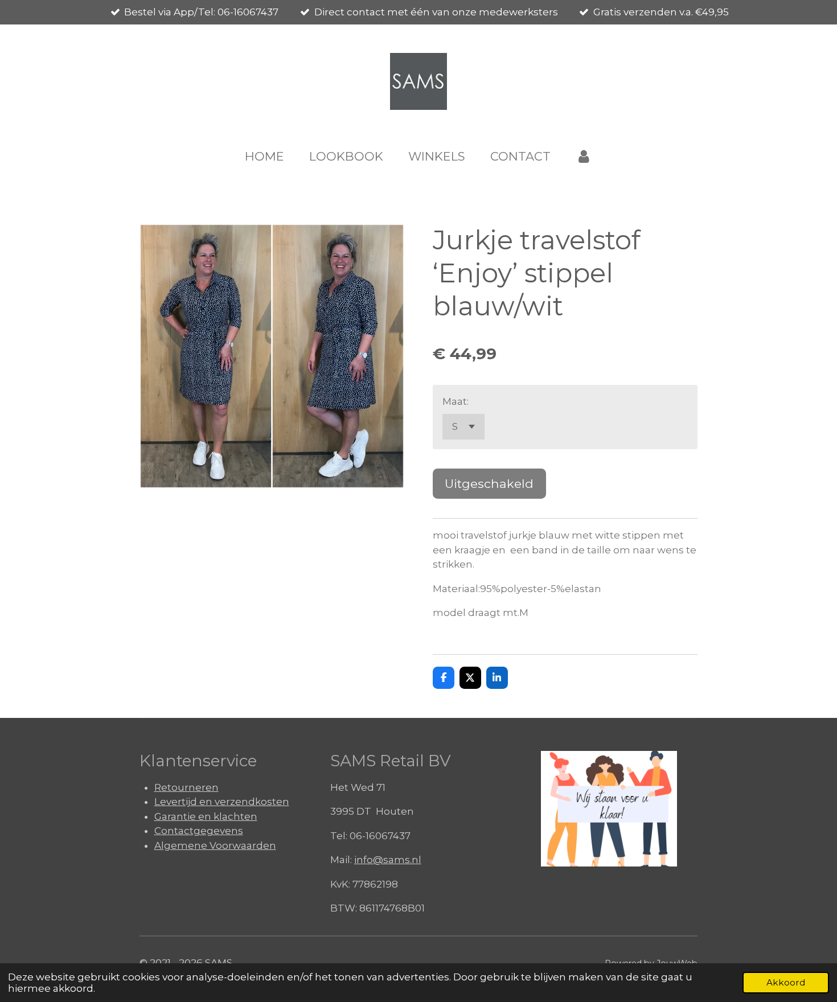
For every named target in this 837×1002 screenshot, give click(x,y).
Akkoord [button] (785, 982)
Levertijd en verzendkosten (221, 801)
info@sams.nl (387, 859)
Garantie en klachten (205, 816)
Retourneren (186, 787)
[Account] (584, 156)
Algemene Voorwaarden (215, 845)
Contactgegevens (198, 830)
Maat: (455, 401)
